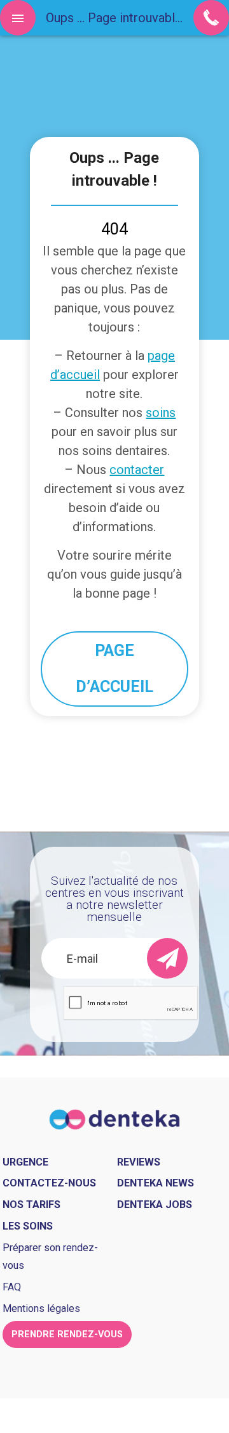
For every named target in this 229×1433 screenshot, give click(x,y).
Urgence (25, 1162)
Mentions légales (41, 1308)
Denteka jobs (154, 1204)
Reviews (138, 1162)
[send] (167, 958)
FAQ (12, 1287)
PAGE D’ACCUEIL (114, 669)
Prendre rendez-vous (67, 1334)
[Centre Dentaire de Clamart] (115, 1118)
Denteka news (155, 1183)
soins (161, 412)
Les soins (28, 1226)
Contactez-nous (49, 1183)
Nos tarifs (31, 1204)
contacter (136, 469)
